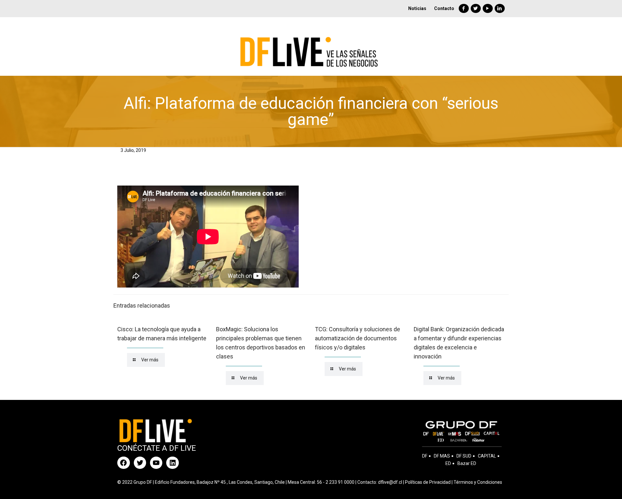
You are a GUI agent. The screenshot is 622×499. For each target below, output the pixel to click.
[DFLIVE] (310, 46)
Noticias (417, 8)
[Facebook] (464, 8)
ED (448, 463)
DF (424, 456)
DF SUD (463, 456)
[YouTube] (488, 8)
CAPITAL (487, 456)
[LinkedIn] (500, 8)
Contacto (444, 8)
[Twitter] (476, 8)
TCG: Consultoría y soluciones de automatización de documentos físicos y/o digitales (357, 338)
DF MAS (442, 456)
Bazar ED (466, 463)
